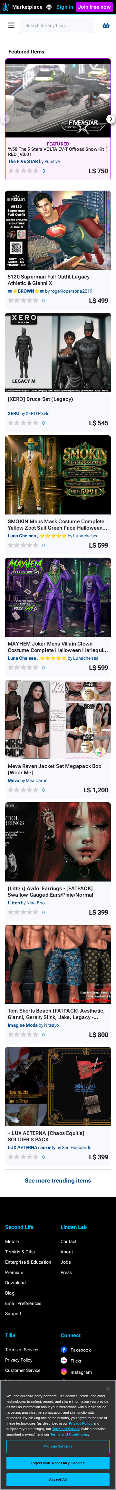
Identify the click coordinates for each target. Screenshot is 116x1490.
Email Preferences (23, 1303)
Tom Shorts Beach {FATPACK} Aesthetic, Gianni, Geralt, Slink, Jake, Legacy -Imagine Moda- (56, 1017)
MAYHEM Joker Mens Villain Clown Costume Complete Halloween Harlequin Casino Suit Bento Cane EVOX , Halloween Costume (57, 653)
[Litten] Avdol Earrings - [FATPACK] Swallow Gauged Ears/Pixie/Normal (50, 891)
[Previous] (5, 119)
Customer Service (22, 1370)
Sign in (64, 7)
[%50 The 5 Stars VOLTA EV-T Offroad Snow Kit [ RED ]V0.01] (58, 98)
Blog (10, 1293)
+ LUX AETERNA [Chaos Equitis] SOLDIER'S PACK (46, 1136)
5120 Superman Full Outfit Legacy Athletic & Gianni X (49, 280)
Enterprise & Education (28, 1262)
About (67, 1251)
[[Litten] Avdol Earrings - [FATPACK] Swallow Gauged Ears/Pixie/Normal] (58, 842)
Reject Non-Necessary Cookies (57, 1463)
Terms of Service (21, 1349)
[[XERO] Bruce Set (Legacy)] (58, 352)
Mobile (12, 1241)
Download (15, 1282)
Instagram (81, 1372)
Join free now (94, 7)
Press (66, 1272)
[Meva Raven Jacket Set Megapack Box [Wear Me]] (58, 719)
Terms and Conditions (69, 1434)
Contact (68, 1241)
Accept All (58, 1479)
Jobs (66, 1262)
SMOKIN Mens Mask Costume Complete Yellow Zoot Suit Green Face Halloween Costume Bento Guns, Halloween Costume (56, 531)
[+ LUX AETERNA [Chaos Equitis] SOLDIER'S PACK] (58, 1086)
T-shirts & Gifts (20, 1251)
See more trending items (58, 1180)
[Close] (108, 1389)
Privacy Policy (18, 1360)
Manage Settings (58, 1446)
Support (13, 1313)
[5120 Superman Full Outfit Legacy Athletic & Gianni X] (58, 230)
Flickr (76, 1360)
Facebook (80, 1350)
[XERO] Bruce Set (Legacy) (40, 399)
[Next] (110, 119)
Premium (14, 1272)
